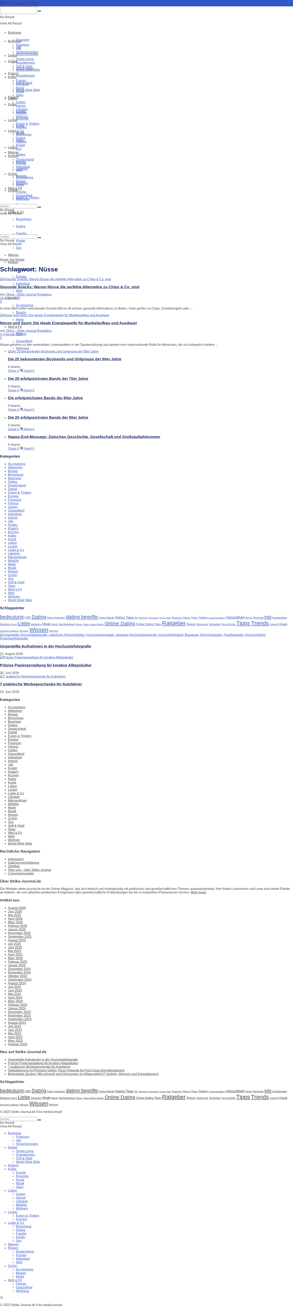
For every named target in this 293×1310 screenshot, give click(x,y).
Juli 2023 (14, 1026)
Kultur (12, 104)
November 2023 (19, 1015)
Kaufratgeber (279, 617)
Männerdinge (17, 557)
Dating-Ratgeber (56, 617)
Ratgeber (174, 623)
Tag (12, 259)
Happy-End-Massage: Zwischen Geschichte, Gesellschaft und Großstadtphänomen (84, 437)
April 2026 (15, 918)
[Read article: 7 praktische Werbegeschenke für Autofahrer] (146, 676)
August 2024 (17, 983)
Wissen (38, 630)
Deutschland (25, 159)
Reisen (13, 262)
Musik (20, 91)
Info (267, 617)
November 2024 (19, 972)
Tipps (243, 623)
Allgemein (15, 467)
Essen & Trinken (27, 123)
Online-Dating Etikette (93, 624)
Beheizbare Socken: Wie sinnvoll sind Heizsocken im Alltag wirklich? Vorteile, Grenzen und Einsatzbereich (83, 1074)
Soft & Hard (24, 66)
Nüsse (20, 259)
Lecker (13, 120)
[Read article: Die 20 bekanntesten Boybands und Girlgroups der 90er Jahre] (150, 351)
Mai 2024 (14, 994)
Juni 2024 (15, 990)
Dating (20, 138)
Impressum (16, 859)
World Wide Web (28, 90)
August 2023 (17, 1022)
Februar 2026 (17, 926)
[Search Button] (39, 207)
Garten (21, 154)
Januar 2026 (17, 929)
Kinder (20, 240)
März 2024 (15, 1001)
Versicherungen (27, 54)
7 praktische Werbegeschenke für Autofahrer (41, 684)
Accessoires (24, 305)
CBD (28, 617)
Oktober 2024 (17, 976)
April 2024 (15, 997)
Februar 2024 (17, 1004)
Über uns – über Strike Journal (29, 870)
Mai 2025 (14, 951)
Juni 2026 (15, 911)
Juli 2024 (14, 987)
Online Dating (120, 623)
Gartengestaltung (216, 618)
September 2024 (19, 979)
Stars (19, 95)
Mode (20, 319)
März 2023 (15, 1040)
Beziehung (23, 134)
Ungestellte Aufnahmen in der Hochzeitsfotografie (45, 646)
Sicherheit (214, 624)
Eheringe (143, 618)
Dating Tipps (124, 617)
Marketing (36, 624)
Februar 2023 (17, 1044)
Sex (19, 248)
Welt (19, 291)
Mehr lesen (198, 892)
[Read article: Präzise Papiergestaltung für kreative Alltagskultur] (146, 657)
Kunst (20, 87)
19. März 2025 (10, 298)
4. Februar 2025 (11, 334)
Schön (12, 174)
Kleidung (5, 624)
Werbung (24, 631)
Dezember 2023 (19, 1012)
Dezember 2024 (19, 969)
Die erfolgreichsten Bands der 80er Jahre (45, 398)
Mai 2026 (14, 915)
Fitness (21, 192)
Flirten (194, 617)
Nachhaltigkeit (67, 624)
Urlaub (283, 624)
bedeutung (12, 617)
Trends (260, 623)
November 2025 (19, 933)
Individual (23, 283)
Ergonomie (153, 618)
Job (18, 48)
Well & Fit (15, 326)
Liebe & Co (16, 131)
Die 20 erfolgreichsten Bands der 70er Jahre (48, 378)
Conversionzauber (21, 873)
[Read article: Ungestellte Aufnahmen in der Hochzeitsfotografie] (146, 636)
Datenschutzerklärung (23, 862)
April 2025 (15, 954)
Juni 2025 (15, 947)
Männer (13, 255)
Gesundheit (24, 341)
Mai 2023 (14, 1033)
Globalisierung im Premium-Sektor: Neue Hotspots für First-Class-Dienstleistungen (66, 1070)
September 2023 (19, 1019)
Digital (12, 55)
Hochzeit (258, 617)
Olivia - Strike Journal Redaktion (29, 294)
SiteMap (14, 866)
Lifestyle (22, 109)
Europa (21, 276)
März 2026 (15, 922)
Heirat (248, 617)
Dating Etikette (106, 617)
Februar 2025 (17, 961)
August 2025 (17, 940)
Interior (21, 105)
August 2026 (17, 908)
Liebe (24, 623)
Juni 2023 (15, 1030)
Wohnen (22, 116)
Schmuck (202, 624)
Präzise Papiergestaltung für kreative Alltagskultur (45, 665)
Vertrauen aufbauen (9, 631)
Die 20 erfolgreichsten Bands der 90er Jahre (48, 417)
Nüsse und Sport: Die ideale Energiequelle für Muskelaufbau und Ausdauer (68, 323)
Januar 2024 (17, 1008)
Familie (21, 141)
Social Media (228, 624)
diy (136, 617)
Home (4, 259)
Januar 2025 (17, 965)
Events (21, 80)
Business (14, 32)
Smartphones (25, 75)
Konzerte (22, 118)
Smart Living (25, 59)
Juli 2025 (14, 943)
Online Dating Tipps (148, 624)
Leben (12, 98)
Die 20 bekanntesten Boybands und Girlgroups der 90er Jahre (64, 359)
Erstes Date (165, 618)
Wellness (22, 348)
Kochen (21, 127)
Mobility (21, 113)
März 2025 (15, 958)
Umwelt (274, 624)
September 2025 (19, 936)
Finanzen (22, 39)
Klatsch (13, 73)
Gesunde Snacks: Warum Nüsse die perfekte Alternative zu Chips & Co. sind (69, 287)
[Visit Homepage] (46, 23)
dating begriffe (82, 617)
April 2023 (15, 1037)
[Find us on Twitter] (1, 1298)
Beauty (21, 312)
